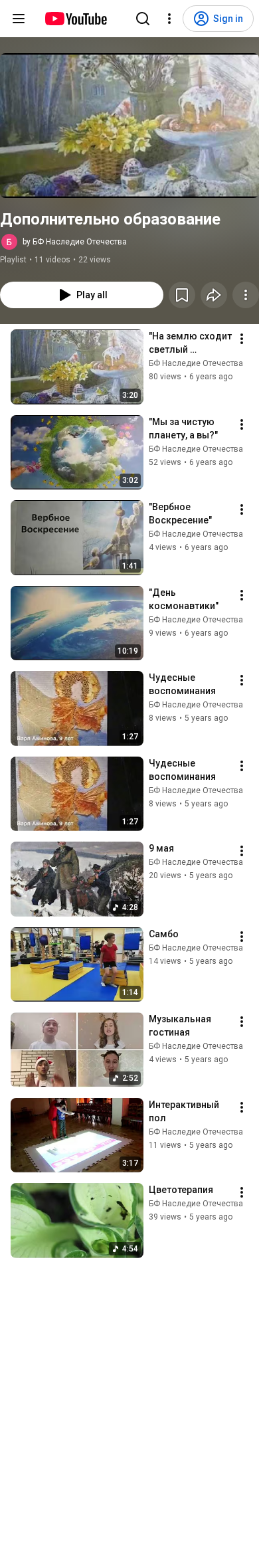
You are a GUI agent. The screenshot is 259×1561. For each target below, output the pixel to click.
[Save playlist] (182, 295)
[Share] (214, 295)
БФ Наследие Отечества (196, 363)
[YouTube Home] (75, 18)
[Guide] (19, 19)
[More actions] (245, 295)
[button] (129, 125)
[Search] (143, 19)
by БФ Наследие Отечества (75, 241)
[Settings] (169, 19)
